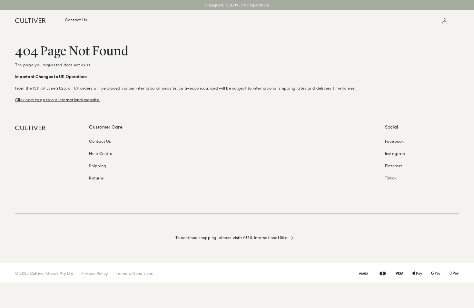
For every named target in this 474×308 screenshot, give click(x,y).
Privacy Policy (94, 273)
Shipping (97, 165)
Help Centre (100, 153)
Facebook (394, 141)
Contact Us (76, 19)
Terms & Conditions (134, 273)
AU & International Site (265, 237)
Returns (96, 178)
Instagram (395, 153)
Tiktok (390, 178)
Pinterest (393, 165)
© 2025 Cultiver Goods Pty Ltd (44, 273)
